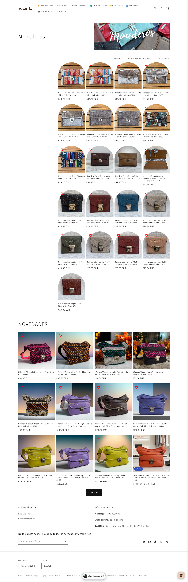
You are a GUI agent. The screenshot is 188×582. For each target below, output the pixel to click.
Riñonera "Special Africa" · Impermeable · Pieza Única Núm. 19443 (149, 373)
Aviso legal (123, 576)
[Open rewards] (181, 575)
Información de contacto (139, 576)
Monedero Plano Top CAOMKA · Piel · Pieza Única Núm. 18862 (98, 177)
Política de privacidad (75, 576)
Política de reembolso (57, 576)
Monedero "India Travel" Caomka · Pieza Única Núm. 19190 (156, 135)
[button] (78, 6)
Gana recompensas (26, 518)
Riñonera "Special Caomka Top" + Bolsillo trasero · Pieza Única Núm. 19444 (111, 373)
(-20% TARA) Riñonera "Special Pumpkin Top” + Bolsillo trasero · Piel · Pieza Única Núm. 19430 (151, 477)
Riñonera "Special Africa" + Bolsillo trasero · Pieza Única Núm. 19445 (74, 373)
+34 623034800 (112, 513)
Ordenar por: (118, 58)
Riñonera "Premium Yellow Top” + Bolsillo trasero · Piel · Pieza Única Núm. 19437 (35, 476)
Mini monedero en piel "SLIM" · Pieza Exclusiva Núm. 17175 (155, 221)
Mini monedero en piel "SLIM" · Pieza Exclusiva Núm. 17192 (98, 221)
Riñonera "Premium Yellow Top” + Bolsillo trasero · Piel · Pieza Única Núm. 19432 (111, 476)
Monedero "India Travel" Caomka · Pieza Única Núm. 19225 (71, 94)
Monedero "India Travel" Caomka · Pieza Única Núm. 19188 (71, 177)
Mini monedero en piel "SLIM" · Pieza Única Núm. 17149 (70, 305)
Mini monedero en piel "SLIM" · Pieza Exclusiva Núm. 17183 (127, 221)
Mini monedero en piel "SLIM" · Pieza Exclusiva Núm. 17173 (70, 263)
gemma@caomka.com (112, 519)
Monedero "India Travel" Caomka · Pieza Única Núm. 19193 (99, 135)
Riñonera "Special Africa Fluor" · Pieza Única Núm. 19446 (36, 373)
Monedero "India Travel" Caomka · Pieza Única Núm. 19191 (128, 135)
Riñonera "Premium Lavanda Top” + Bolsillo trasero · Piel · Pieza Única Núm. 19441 (74, 425)
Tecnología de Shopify (38, 576)
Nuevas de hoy (24, 514)
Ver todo (94, 492)
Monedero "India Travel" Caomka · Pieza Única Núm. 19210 (128, 94)
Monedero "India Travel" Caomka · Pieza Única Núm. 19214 (99, 94)
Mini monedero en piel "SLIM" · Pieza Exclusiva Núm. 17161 (155, 263)
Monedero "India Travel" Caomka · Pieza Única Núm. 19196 (156, 94)
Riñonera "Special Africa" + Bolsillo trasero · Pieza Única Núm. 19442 (36, 425)
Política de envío (110, 576)
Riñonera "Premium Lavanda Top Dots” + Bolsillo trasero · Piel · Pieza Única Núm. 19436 (73, 477)
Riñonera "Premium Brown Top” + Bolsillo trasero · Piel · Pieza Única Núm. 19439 (111, 425)
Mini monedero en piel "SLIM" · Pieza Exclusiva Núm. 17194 (70, 221)
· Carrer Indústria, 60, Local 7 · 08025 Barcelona (123, 526)
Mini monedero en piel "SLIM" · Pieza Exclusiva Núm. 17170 (98, 263)
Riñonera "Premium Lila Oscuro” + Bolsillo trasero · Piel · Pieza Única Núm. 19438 (150, 425)
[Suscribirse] (65, 541)
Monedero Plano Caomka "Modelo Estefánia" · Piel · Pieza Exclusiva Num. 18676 (155, 178)
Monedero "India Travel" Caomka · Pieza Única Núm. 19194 (71, 135)
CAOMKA (27, 576)
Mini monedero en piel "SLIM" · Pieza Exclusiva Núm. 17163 (127, 263)
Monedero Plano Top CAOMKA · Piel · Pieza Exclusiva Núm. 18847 (128, 177)
